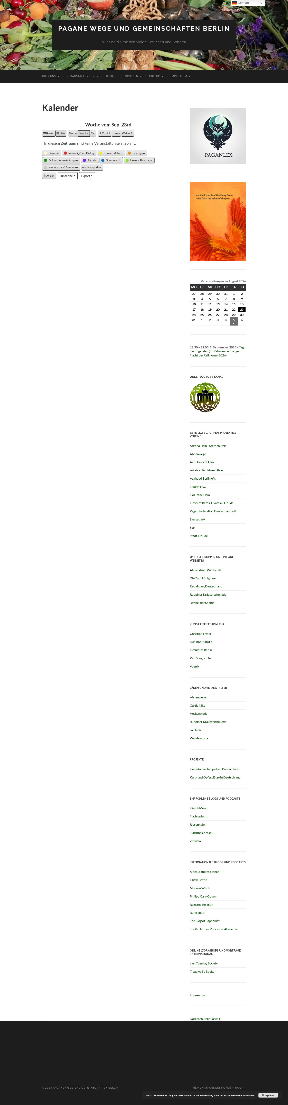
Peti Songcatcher (201, 658)
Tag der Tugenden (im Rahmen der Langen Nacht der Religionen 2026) (217, 351)
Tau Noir (195, 730)
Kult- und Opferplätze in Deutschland (215, 777)
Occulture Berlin (201, 650)
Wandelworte (199, 738)
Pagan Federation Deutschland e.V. (213, 511)
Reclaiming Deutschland (206, 586)
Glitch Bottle (198, 880)
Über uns (49, 76)
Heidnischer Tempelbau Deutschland (214, 769)
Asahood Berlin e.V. (203, 478)
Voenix (194, 666)
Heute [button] (116, 133)
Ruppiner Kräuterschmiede (208, 594)
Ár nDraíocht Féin (202, 462)
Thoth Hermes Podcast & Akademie (214, 929)
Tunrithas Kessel (201, 832)
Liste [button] (60, 134)
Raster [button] (48, 134)
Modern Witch (200, 888)
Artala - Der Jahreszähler (206, 470)
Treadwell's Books (202, 971)
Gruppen (131, 76)
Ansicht (49, 176)
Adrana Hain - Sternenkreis (208, 445)
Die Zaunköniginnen (203, 578)
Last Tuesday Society (204, 963)
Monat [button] (73, 133)
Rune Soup (197, 912)
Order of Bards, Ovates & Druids (211, 503)
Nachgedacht (199, 816)
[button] (51, 153)
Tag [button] (93, 133)
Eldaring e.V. (198, 486)
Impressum (179, 76)
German (243, 3)
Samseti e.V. (197, 519)
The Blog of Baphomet (205, 921)
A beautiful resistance (204, 871)
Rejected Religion (201, 904)
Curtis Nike (197, 705)
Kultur (154, 76)
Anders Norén (220, 1087)
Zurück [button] (106, 133)
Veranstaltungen (81, 76)
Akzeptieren (268, 1095)
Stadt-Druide (199, 536)
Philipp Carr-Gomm (203, 896)
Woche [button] (84, 133)
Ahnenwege (198, 454)
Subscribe (66, 176)
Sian (193, 527)
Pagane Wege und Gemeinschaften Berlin (144, 28)
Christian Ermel (200, 633)
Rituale (111, 76)
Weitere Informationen (242, 1095)
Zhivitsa (195, 841)
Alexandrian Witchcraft (205, 570)
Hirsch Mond (198, 808)
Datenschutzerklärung (205, 1018)
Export (85, 176)
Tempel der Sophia (202, 602)
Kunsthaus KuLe (201, 642)
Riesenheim (198, 824)
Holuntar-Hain (200, 495)
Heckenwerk (198, 713)
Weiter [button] (126, 133)
